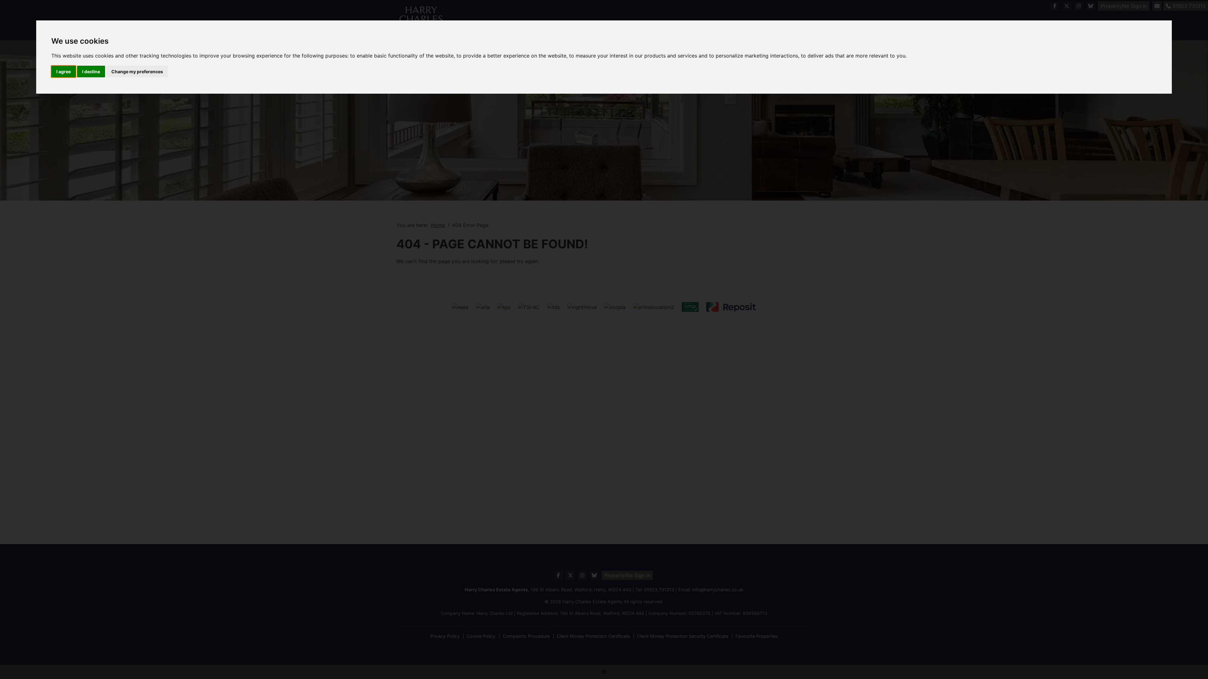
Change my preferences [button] (137, 71)
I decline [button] (91, 71)
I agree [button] (63, 71)
